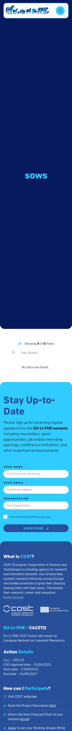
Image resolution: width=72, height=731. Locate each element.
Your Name (13, 467)
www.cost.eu (13, 597)
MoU (6, 660)
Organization (16, 499)
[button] (60, 10)
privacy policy (44, 516)
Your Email (14, 483)
